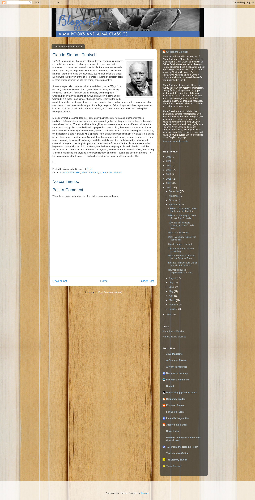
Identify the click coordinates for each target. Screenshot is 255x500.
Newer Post (59, 280)
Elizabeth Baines (175, 405)
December (174, 191)
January (173, 309)
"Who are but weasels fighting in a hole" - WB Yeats (181, 225)
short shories (106, 172)
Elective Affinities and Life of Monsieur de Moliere (182, 264)
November (174, 196)
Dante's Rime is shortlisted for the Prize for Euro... (181, 257)
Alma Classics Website (174, 336)
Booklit (170, 386)
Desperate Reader (175, 399)
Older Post (147, 280)
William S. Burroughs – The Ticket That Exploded (182, 217)
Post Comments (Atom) (110, 292)
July (171, 282)
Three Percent (173, 466)
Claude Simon (67, 172)
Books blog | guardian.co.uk (181, 392)
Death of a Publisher (178, 232)
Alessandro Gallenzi (177, 51)
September (175, 204)
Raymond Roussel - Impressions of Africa (180, 271)
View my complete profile (175, 141)
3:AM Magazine (174, 354)
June (172, 287)
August (173, 278)
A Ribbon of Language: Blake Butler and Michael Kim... (182, 210)
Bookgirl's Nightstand (177, 379)
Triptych (118, 172)
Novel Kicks (172, 431)
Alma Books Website (173, 331)
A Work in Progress (176, 366)
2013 (169, 170)
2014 (169, 165)
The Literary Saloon (176, 459)
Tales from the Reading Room (182, 447)
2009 (169, 187)
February (173, 304)
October (173, 200)
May (171, 291)
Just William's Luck (176, 424)
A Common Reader (176, 360)
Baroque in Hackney (177, 373)
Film (78, 172)
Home (104, 280)
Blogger (144, 493)
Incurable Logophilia (177, 418)
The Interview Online (177, 453)
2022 (169, 156)
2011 (169, 179)
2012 (169, 174)
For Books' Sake (175, 412)
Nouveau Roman (90, 172)
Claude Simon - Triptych (180, 244)
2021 (169, 161)
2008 (169, 314)
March (172, 300)
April (171, 295)
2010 (169, 183)
